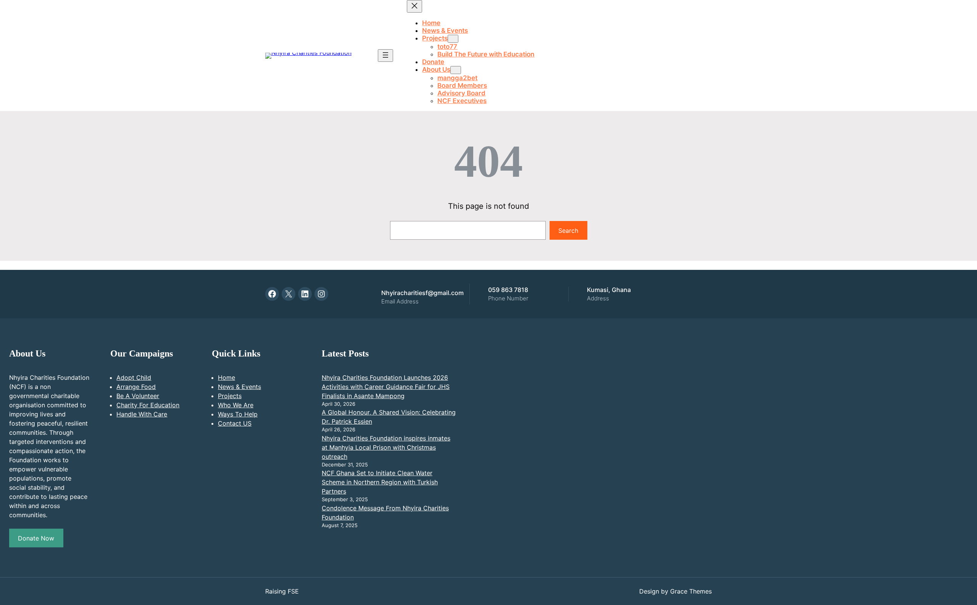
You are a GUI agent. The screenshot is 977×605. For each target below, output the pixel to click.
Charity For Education (147, 405)
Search (568, 230)
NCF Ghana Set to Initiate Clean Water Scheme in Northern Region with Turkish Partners (380, 482)
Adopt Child (133, 377)
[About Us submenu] (455, 70)
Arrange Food (136, 386)
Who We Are (235, 405)
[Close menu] (414, 6)
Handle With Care (141, 414)
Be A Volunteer (137, 396)
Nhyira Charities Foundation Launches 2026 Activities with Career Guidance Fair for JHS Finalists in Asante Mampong (386, 387)
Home (226, 377)
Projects (230, 396)
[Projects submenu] (453, 39)
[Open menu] (385, 55)
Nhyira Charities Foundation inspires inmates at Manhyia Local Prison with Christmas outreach (386, 447)
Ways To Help (238, 414)
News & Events (239, 386)
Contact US (235, 423)
